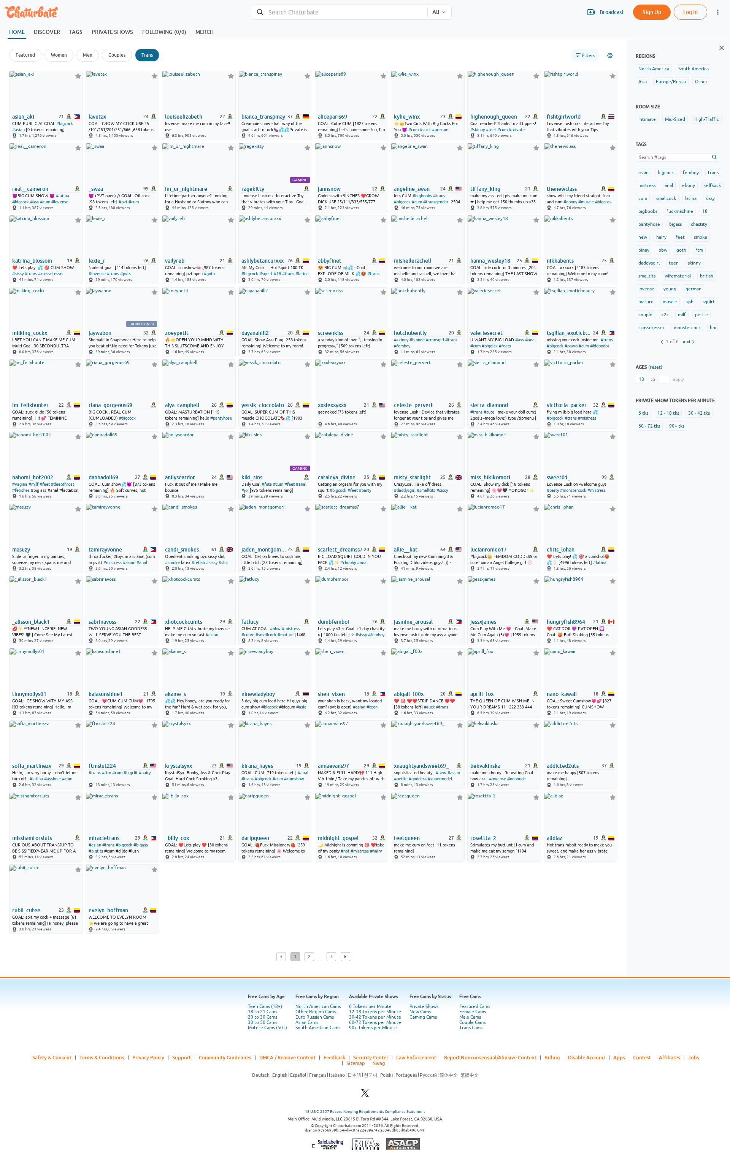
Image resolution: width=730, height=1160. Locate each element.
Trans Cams (470, 1027)
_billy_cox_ (178, 838)
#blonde (417, 340)
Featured (25, 55)
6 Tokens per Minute (370, 1006)
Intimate (647, 119)
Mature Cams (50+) (267, 1027)
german (693, 289)
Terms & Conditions (101, 1057)
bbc (713, 327)
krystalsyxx (178, 766)
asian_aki (23, 117)
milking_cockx (29, 333)
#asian (18, 129)
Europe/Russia (671, 81)
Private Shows (423, 1006)
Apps (619, 1057)
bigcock (666, 172)
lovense (646, 289)
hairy (661, 237)
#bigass (140, 845)
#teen (372, 707)
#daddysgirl (405, 490)
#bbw (275, 628)
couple (645, 314)
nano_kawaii (562, 694)
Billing (552, 1057)
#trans (439, 195)
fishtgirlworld (564, 117)
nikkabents (560, 261)
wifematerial (678, 276)
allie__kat (405, 550)
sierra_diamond (489, 405)
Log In (690, 12)
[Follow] (78, 76)
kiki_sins (251, 477)
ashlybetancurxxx (262, 261)
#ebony (570, 202)
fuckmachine (680, 211)
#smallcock (266, 634)
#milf (33, 484)
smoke (700, 237)
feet (680, 237)
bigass (675, 224)
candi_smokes (182, 550)
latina (691, 198)
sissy (710, 198)
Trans (147, 55)
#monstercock (573, 490)
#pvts (125, 273)
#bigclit (131, 772)
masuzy (21, 550)
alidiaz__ (557, 838)
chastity (699, 224)
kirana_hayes (257, 766)
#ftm (106, 772)
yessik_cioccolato (262, 405)
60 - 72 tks (649, 426)
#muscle (586, 202)
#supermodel (440, 779)
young (669, 289)
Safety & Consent (51, 1057)
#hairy (145, 772)
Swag (379, 1063)
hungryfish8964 (566, 622)
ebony (688, 185)
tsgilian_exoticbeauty (569, 333)
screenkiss (330, 333)
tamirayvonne (105, 550)
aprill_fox (482, 694)
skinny (694, 263)
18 (705, 211)
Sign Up (652, 12)
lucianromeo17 (488, 550)
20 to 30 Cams (262, 1017)
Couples (116, 55)
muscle (670, 301)
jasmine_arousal (413, 622)
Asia (642, 81)
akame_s (175, 694)
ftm (699, 250)
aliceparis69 (332, 117)
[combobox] (339, 12)
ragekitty (252, 189)
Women (59, 55)
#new (441, 772)
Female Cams (472, 1011)
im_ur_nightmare (186, 189)
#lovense (59, 202)
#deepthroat (62, 484)
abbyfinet (329, 261)
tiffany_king (485, 189)
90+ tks (676, 426)
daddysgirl (649, 263)
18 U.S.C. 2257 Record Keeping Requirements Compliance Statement (365, 1111)
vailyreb (174, 261)
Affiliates (669, 1057)
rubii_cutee (26, 910)
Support (181, 1057)
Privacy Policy (148, 1057)
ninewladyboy (258, 694)
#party (365, 490)
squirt (709, 301)
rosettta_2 (483, 838)
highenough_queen (493, 117)
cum (642, 198)
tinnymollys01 (29, 694)
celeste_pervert (413, 405)
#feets (505, 346)
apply (678, 379)
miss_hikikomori (490, 477)
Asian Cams (306, 1022)
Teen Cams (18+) (265, 1006)
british (706, 276)
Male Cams (470, 1017)
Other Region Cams (315, 1011)
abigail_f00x (409, 694)
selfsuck (712, 185)
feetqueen (407, 838)
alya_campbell (182, 405)
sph (690, 301)
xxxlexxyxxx (332, 405)
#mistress (587, 418)
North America (653, 68)
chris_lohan (560, 550)
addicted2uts (563, 766)
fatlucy (250, 622)
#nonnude (516, 779)
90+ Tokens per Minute (373, 1027)
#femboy (402, 346)
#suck (425, 129)
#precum (440, 129)
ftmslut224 (102, 766)
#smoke (172, 562)
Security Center (370, 1057)
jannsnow (329, 189)
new (642, 237)
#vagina (19, 484)
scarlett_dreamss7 (340, 550)
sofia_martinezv (31, 766)
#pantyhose (221, 418)
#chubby (348, 562)
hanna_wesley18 (490, 261)
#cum (413, 129)
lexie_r (97, 261)
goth (681, 250)
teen (674, 263)
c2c (665, 314)
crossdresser (651, 327)
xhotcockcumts (183, 622)
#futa (267, 484)
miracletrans (104, 838)
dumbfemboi (333, 622)
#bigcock (64, 123)
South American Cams (317, 1027)
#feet (491, 129)
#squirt (266, 273)
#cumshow (294, 779)
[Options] (610, 55)
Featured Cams (474, 1006)
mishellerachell (412, 261)
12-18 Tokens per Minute (375, 1011)
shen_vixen (331, 694)
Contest (642, 1057)
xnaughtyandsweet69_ (421, 766)
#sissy (18, 273)
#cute (489, 412)
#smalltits (426, 490)
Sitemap (355, 1063)
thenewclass (562, 189)
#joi (245, 490)
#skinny (477, 129)
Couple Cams (472, 1022)
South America (693, 68)
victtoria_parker (567, 405)
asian (643, 172)
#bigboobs (422, 195)
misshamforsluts (32, 838)
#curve (247, 634)
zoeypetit (177, 333)
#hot (345, 851)
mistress (646, 185)
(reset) (655, 367)
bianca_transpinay (263, 117)
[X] (365, 1095)
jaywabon (100, 333)
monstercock (687, 327)
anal (669, 185)
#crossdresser (51, 273)
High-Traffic (706, 119)
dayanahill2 (255, 333)
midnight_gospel (338, 838)
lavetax (97, 117)
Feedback (334, 1057)
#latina (62, 195)
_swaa (96, 189)
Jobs (693, 1057)
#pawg (571, 346)
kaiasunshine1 (106, 694)
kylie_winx (407, 117)
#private (517, 129)
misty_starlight (412, 477)
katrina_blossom (32, 261)
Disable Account (586, 1057)
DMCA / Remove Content (287, 1057)
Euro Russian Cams (314, 1017)
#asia (301, 707)
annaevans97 (333, 766)
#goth (209, 273)
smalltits (646, 276)
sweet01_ (558, 477)
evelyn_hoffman (108, 910)
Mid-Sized (675, 119)
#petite (401, 779)
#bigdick (490, 346)
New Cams (420, 1011)
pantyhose (649, 224)
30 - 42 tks (699, 413)
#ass (34, 202)
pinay (643, 250)
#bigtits (96, 851)
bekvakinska (485, 766)
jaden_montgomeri (263, 550)
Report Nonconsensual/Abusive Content (490, 1057)
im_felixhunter (30, 405)
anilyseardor (180, 477)
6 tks (643, 413)
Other (701, 81)
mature (646, 301)
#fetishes (21, 490)
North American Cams (318, 1006)
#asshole (52, 779)
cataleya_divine (336, 477)
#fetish (198, 562)
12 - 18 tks (668, 413)
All (435, 12)
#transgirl (435, 340)
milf (682, 314)
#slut (223, 562)
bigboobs (647, 211)
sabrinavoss (102, 622)
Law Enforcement (416, 1057)
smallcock (666, 198)
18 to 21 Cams (262, 1011)
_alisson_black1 (31, 622)
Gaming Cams (423, 1017)
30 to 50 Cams (262, 1022)
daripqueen (255, 838)
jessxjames (483, 622)
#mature (286, 634)
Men (87, 55)
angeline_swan (412, 189)
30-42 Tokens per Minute (375, 1017)
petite (701, 314)
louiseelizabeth (183, 117)
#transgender (435, 202)
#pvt (123, 202)
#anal (530, 340)
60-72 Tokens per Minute (375, 1022)
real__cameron (30, 189)
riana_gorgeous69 (110, 405)
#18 (277, 273)
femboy (691, 172)
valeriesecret (486, 333)
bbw (663, 250)
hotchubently (410, 333)
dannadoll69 (103, 477)
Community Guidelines (225, 1057)
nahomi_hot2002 (32, 477)
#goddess (418, 779)
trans (713, 172)
